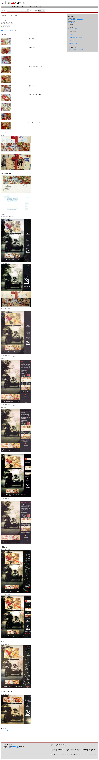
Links (19, 6)
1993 (73, 49)
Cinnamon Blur (15, 746)
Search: (4, 10)
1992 (75, 49)
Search (8, 6)
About (38, 6)
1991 (77, 49)
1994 (71, 49)
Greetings (6, 730)
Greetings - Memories (7, 30)
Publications (25, 6)
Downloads (32, 6)
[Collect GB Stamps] (13, 2)
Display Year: (34, 10)
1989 (82, 49)
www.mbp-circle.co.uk (55, 752)
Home (3, 6)
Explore (14, 6)
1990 (79, 49)
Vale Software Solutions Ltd (13, 747)
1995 (69, 49)
